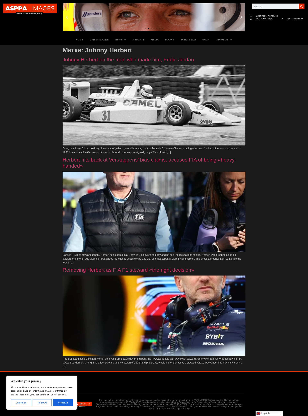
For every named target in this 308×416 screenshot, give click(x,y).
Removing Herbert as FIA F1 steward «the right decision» (128, 270)
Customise (21, 402)
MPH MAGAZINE (99, 39)
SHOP (205, 39)
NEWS (118, 39)
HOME (79, 39)
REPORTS (138, 39)
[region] (41, 393)
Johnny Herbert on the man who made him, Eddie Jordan (128, 59)
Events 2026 (188, 39)
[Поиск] (301, 6)
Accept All (63, 402)
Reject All (42, 402)
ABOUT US (222, 39)
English (265, 413)
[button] (67, 17)
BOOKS (169, 39)
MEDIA (155, 39)
